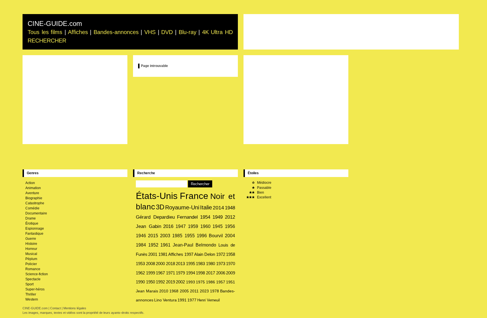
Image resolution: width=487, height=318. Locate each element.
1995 (190, 263)
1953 (140, 263)
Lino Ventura (165, 300)
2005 (184, 291)
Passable (263, 188)
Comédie (32, 208)
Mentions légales (74, 308)
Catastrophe (34, 203)
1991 (182, 300)
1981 (162, 254)
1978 (214, 291)
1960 (205, 226)
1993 (190, 282)
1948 (230, 207)
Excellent (263, 197)
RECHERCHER (47, 40)
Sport (29, 284)
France (194, 196)
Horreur (31, 249)
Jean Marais (147, 291)
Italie (206, 207)
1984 (141, 245)
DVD (167, 32)
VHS (150, 32)
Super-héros (35, 289)
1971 (170, 273)
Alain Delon (204, 254)
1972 (220, 254)
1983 (200, 263)
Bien (260, 192)
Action (30, 183)
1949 (217, 217)
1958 (230, 254)
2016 (168, 226)
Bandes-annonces (116, 32)
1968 (173, 291)
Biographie (33, 198)
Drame (30, 218)
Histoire (31, 244)
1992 (160, 282)
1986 (210, 282)
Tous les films (45, 32)
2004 (230, 235)
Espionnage (34, 228)
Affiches (78, 32)
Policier (31, 264)
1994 (190, 273)
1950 (150, 282)
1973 (220, 263)
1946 (141, 235)
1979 (180, 273)
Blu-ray (187, 32)
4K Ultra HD (217, 32)
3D (160, 207)
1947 (181, 226)
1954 (205, 217)
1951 (230, 282)
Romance (32, 269)
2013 (180, 263)
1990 (140, 282)
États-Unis (157, 196)
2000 (160, 263)
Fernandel (187, 217)
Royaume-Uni (182, 207)
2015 (153, 235)
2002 (180, 282)
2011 (194, 291)
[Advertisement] (351, 31)
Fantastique (34, 234)
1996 (202, 235)
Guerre (30, 239)
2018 (170, 263)
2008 (150, 263)
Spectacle (33, 279)
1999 (150, 272)
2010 (163, 291)
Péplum (31, 259)
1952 (153, 245)
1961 (165, 245)
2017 (210, 273)
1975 (200, 282)
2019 (170, 282)
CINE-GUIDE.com (55, 23)
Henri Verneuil (208, 300)
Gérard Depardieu (155, 217)
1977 (191, 300)
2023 (204, 291)
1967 (160, 273)
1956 (230, 226)
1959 (193, 226)
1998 (200, 273)
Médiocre (263, 183)
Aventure (32, 193)
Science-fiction (36, 274)
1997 (188, 254)
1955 (190, 235)
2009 (230, 273)
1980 (210, 263)
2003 (165, 235)
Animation (33, 188)
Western (31, 299)
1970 (230, 263)
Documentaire (36, 213)
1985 (177, 235)
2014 (218, 207)
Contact (55, 308)
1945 (217, 226)
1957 (220, 282)
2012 (230, 217)
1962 (140, 272)
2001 (152, 254)
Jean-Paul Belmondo (194, 245)
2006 (220, 273)
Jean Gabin (148, 226)
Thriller (30, 294)
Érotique (31, 223)
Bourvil (216, 235)
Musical (31, 254)
